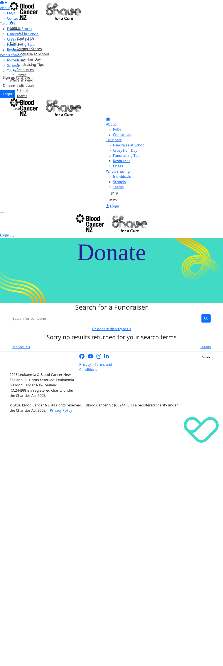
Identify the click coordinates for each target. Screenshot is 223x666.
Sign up (113, 193)
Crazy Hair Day (29, 59)
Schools (23, 90)
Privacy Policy (61, 410)
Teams (22, 95)
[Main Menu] (1, 212)
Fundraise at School (33, 54)
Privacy (85, 364)
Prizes (22, 75)
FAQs (21, 33)
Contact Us (26, 38)
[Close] (12, 236)
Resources (25, 69)
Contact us (188, 357)
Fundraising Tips (30, 64)
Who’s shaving (21, 80)
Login (114, 206)
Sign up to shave (22, 102)
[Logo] (45, 10)
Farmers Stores (29, 48)
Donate (16, 109)
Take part (17, 43)
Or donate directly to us (111, 328)
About (15, 27)
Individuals (25, 85)
